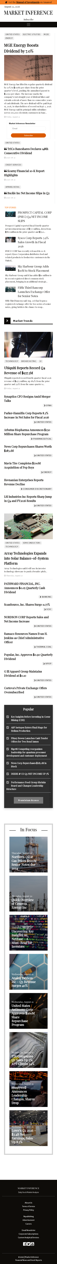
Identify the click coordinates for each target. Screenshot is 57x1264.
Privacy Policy (28, 1210)
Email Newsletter (28, 1230)
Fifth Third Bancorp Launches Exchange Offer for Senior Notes (34, 292)
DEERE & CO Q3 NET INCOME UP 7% (30, 773)
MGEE (46, 34)
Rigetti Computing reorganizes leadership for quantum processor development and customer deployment (26, 752)
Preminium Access (28, 800)
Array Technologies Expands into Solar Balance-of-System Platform (26, 558)
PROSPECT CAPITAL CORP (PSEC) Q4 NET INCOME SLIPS (35, 217)
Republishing (28, 1216)
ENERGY (9, 38)
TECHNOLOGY (12, 361)
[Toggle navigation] (28, 24)
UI (41, 361)
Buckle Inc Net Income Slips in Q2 (28, 193)
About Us (28, 1203)
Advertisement (28, 1220)
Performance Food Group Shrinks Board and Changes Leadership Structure (26, 785)
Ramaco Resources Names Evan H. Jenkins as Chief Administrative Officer (25, 638)
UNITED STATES (13, 143)
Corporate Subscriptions (28, 1234)
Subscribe (28, 19)
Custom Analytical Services (28, 1237)
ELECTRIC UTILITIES (32, 34)
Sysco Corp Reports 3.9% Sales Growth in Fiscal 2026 (33, 242)
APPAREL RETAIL (13, 187)
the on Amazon (31, 2)
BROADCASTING (28, 361)
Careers (28, 1224)
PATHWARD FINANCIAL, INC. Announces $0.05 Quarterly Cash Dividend (24, 588)
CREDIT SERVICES (13, 165)
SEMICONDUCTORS (32, 543)
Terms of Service (28, 1206)
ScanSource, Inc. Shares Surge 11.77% (27, 604)
